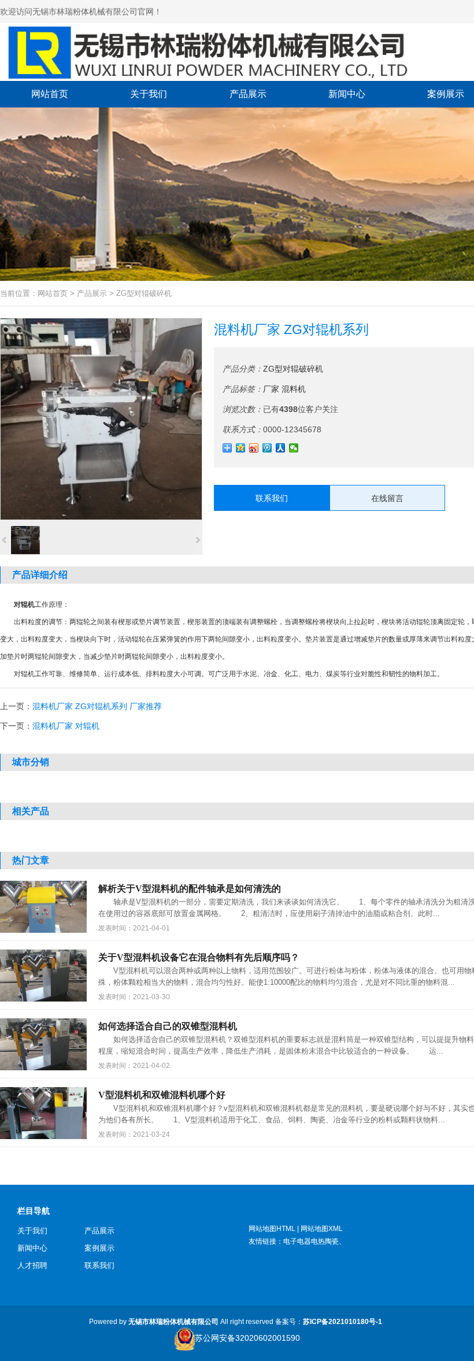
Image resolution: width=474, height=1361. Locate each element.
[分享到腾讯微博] (267, 448)
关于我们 (32, 1230)
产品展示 (92, 293)
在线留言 (387, 498)
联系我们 (271, 498)
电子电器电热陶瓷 (311, 1241)
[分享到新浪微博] (254, 448)
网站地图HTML (272, 1229)
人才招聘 (32, 1265)
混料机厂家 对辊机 (65, 725)
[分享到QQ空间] (241, 448)
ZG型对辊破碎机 (144, 293)
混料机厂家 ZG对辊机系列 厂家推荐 (97, 706)
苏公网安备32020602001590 (247, 1338)
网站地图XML (322, 1229)
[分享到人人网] (281, 448)
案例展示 (99, 1248)
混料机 (294, 389)
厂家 (271, 389)
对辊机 (24, 604)
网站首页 (53, 293)
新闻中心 (32, 1248)
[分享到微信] (294, 448)
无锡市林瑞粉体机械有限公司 (173, 1322)
